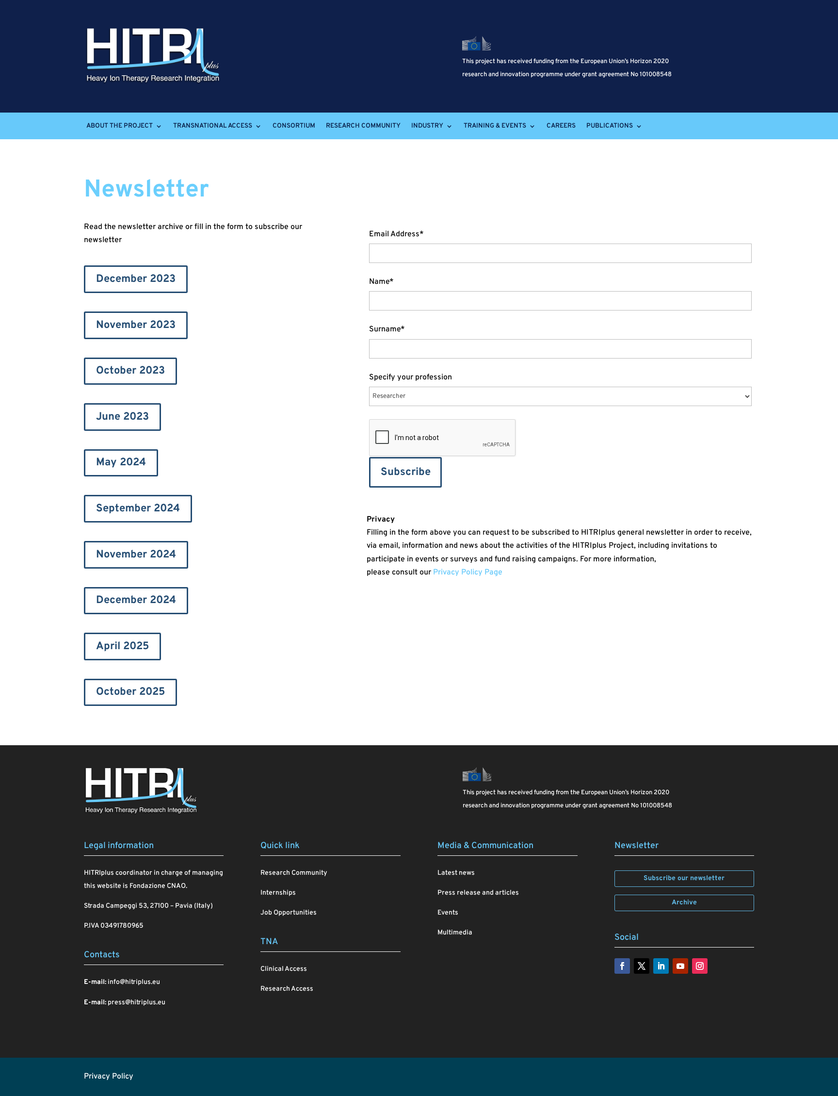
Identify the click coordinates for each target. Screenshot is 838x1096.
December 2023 (136, 279)
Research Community (363, 126)
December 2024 (136, 600)
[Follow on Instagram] (700, 966)
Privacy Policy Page (467, 572)
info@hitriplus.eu (134, 982)
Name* (381, 282)
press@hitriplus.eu (136, 1002)
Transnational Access (212, 126)
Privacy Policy (108, 1076)
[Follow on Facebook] (622, 966)
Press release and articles (478, 893)
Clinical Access (283, 969)
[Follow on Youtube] (680, 966)
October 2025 (130, 692)
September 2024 (138, 508)
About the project (119, 126)
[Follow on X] (641, 966)
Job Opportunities (288, 913)
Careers (561, 126)
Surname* (387, 329)
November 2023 (136, 325)
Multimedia (454, 933)
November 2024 (136, 554)
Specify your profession (410, 377)
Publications (609, 126)
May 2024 (121, 462)
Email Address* (396, 234)
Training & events (495, 126)
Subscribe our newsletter (684, 878)
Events (447, 913)
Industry (427, 126)
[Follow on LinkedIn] (661, 966)
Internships (278, 893)
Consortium (294, 126)
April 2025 (122, 646)
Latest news (456, 873)
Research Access (286, 989)
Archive (684, 903)
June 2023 (122, 417)
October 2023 (130, 370)
